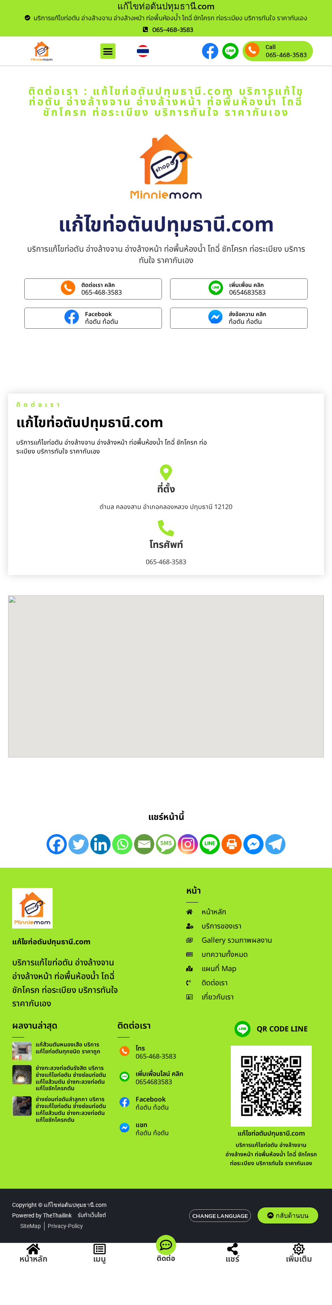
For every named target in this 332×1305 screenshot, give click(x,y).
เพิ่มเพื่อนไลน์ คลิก (159, 1074)
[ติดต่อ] (166, 1245)
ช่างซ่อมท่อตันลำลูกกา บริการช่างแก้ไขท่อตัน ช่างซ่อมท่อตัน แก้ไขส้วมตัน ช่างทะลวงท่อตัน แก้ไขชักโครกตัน (71, 1109)
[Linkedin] (100, 844)
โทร (140, 1048)
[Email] (144, 844)
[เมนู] (100, 1249)
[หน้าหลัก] (33, 1249)
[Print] (231, 844)
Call (271, 47)
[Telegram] (275, 844)
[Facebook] (57, 844)
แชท (141, 1125)
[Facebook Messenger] (253, 844)
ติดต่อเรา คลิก (98, 285)
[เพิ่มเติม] (299, 1249)
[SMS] (166, 844)
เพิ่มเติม (299, 1259)
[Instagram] (188, 844)
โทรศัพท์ (166, 545)
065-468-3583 (286, 54)
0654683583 (247, 292)
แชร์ (232, 1259)
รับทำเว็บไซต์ (92, 1215)
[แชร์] (232, 1249)
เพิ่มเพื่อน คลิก (246, 285)
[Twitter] (78, 844)
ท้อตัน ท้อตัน (101, 322)
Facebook (98, 314)
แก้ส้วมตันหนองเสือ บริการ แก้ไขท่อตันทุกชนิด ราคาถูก (68, 1048)
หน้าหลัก (33, 1259)
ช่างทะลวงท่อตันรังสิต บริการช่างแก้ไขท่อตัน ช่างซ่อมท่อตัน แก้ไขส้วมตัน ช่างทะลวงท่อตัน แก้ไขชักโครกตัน (71, 1078)
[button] (108, 51)
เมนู (99, 1259)
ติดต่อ (166, 1258)
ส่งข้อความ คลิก (247, 314)
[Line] (210, 844)
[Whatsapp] (122, 844)
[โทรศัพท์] (166, 528)
